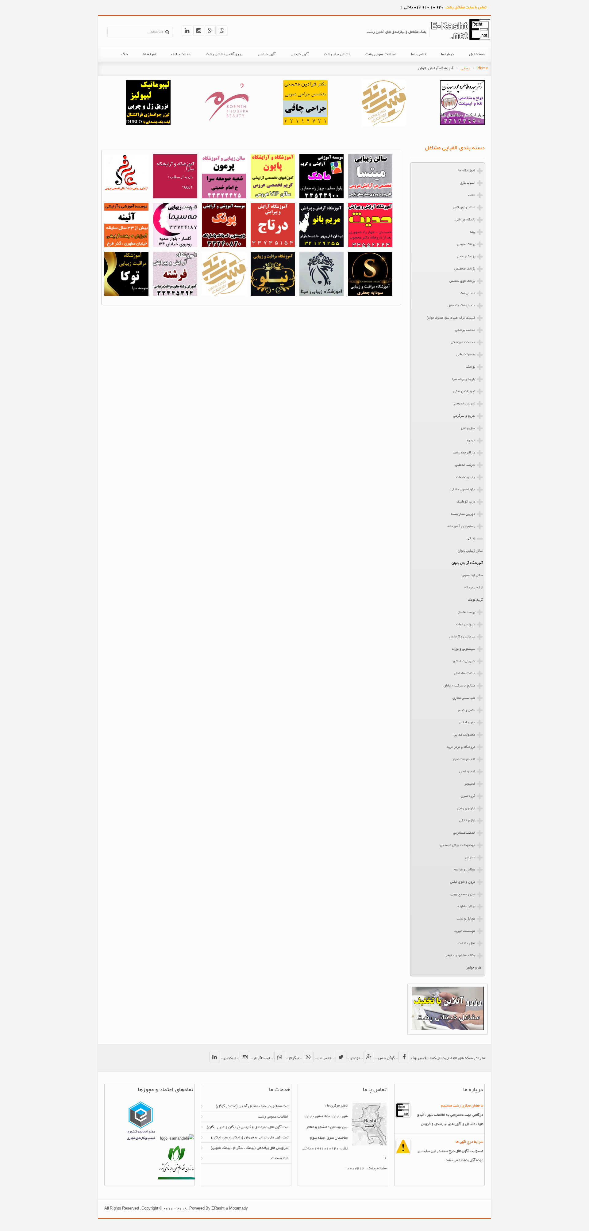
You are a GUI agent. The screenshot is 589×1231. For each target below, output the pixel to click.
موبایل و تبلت (465, 919)
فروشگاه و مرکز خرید (460, 747)
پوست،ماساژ (466, 612)
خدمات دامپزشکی (463, 342)
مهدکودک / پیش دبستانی (457, 845)
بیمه (472, 232)
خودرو (471, 440)
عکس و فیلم (466, 710)
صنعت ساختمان (464, 673)
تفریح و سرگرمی (464, 416)
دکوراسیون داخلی (463, 489)
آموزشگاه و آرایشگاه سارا (175, 167)
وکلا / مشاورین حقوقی (460, 956)
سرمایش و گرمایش (462, 637)
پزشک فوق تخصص (462, 281)
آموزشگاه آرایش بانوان (467, 563)
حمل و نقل (468, 428)
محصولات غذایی (464, 735)
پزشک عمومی (466, 244)
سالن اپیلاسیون (472, 575)
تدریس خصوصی (464, 404)
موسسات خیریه (464, 931)
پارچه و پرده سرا (463, 379)
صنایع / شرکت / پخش (459, 686)
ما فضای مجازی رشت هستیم (462, 1106)
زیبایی (465, 69)
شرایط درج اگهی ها (469, 1142)
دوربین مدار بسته (463, 514)
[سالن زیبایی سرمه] (227, 124)
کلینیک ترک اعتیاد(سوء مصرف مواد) (451, 318)
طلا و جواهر (473, 968)
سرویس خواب (465, 624)
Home (482, 69)
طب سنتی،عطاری (463, 698)
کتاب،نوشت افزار (463, 759)
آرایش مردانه (473, 588)
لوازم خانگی (467, 821)
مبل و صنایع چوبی (463, 894)
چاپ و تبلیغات (465, 477)
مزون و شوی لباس (462, 882)
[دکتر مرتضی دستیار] (148, 124)
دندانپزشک (467, 293)
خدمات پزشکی (465, 330)
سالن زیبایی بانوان (470, 551)
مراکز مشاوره (466, 906)
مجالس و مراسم (464, 870)
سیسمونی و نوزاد (463, 649)
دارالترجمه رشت (464, 453)
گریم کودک (475, 600)
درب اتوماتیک (465, 502)
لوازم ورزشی (466, 808)
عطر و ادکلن (467, 722)
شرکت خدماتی (465, 465)
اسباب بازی (467, 183)
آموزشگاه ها (466, 171)
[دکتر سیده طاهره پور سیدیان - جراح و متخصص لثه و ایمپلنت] (462, 124)
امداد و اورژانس (464, 207)
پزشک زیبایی (466, 256)
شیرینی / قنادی (464, 661)
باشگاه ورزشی (465, 220)
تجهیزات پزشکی (464, 391)
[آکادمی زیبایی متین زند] (384, 125)
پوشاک (470, 367)
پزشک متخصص (464, 269)
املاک (471, 195)
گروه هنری (468, 796)
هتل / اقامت (466, 943)
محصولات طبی (465, 355)
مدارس (470, 857)
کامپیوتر (469, 784)
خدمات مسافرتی (464, 833)
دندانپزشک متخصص (461, 306)
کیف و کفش (467, 772)
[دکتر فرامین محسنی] (305, 124)
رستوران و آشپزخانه (461, 526)
